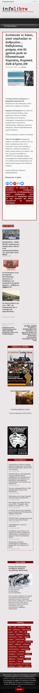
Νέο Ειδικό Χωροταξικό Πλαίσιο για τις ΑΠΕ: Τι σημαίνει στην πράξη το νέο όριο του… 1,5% (19, 504)
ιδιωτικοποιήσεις (14, 649)
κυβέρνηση (12, 659)
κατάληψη (22, 651)
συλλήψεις (20, 666)
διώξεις (11, 644)
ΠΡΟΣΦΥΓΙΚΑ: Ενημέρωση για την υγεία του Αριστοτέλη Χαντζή (20, 519)
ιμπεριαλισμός (25, 649)
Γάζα (28, 627)
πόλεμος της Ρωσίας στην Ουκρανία (19, 664)
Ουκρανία (11, 634)
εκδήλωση (18, 644)
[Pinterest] (14, 182)
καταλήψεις (12, 654)
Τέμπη (20, 637)
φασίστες (28, 666)
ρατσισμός (12, 666)
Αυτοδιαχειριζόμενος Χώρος (20, 409)
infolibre (23, 67)
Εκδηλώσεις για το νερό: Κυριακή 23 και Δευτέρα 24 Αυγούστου (20, 497)
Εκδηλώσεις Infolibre (20, 347)
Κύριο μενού (11, 26)
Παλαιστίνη (19, 634)
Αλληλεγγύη (21, 627)
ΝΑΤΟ (21, 632)
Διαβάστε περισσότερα (17, 608)
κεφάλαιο (28, 654)
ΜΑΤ (16, 632)
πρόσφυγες (12, 661)
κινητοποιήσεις (13, 656)
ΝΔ (25, 632)
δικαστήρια (28, 641)
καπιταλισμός (13, 651)
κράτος (22, 656)
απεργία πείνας (20, 639)
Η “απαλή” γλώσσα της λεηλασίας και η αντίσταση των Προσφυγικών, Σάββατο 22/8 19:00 (20, 512)
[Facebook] (34, 2)
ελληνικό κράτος (23, 646)
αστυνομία (12, 641)
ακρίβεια (26, 637)
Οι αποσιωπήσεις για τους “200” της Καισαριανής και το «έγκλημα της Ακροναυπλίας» (10, 307)
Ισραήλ (11, 632)
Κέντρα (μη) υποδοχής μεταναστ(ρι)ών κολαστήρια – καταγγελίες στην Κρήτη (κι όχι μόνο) (19, 544)
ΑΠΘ (14, 627)
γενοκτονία (20, 641)
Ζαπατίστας (16, 629)
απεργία (11, 639)
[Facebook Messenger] (22, 182)
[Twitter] (36, 2)
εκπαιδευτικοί (13, 646)
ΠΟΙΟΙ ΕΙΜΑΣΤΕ (15, 391)
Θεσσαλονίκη (26, 629)
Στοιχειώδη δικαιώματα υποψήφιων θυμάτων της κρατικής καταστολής (18, 568)
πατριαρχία (20, 659)
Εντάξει (19, 689)
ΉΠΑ (10, 627)
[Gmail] (18, 182)
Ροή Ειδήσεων (20, 460)
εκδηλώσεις (26, 644)
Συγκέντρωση (13, 637)
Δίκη (10, 629)
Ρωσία (27, 634)
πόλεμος (19, 661)
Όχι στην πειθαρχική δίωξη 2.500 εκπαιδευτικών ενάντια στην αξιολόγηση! (20, 490)
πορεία (28, 659)
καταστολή (20, 654)
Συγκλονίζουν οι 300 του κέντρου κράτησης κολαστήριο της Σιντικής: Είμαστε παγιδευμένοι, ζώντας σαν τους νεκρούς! (20, 467)
